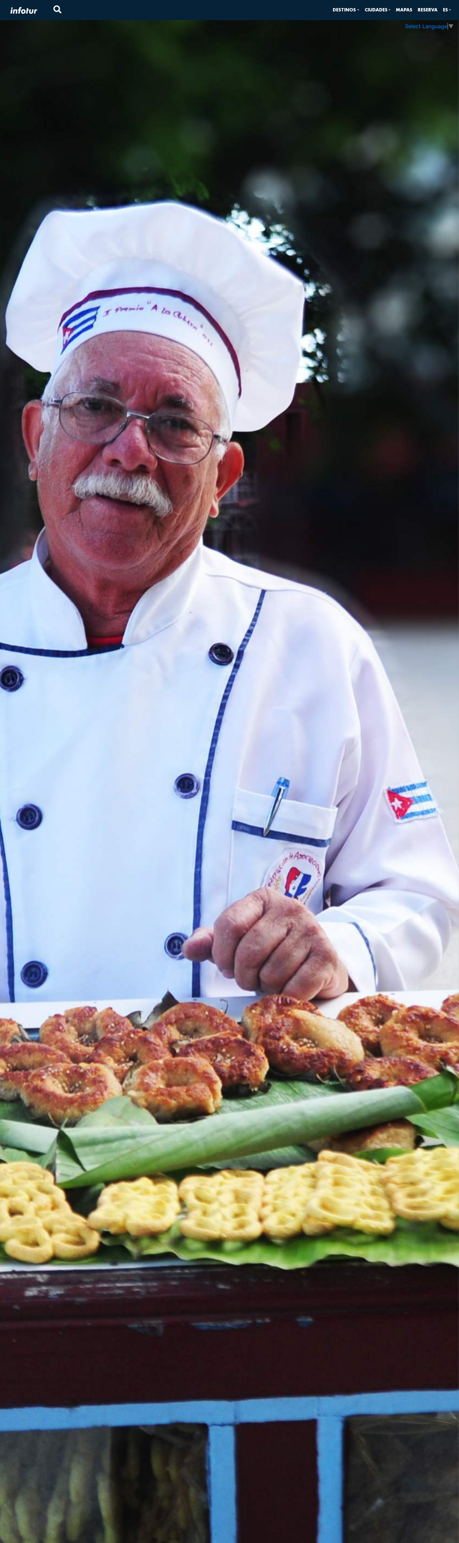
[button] (346, 10)
